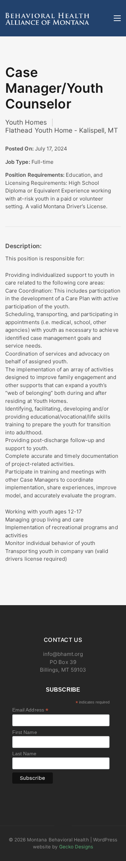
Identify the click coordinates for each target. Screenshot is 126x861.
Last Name (24, 753)
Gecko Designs (76, 846)
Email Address (30, 710)
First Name (24, 732)
